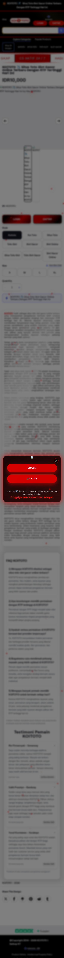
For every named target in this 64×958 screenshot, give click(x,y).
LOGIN (32, 467)
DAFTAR (32, 478)
